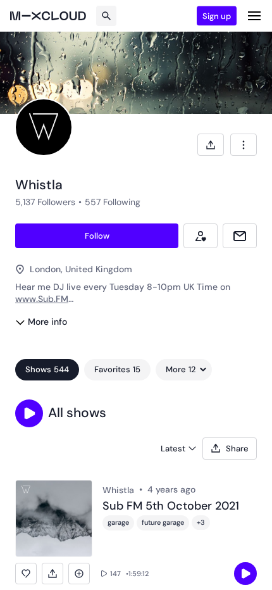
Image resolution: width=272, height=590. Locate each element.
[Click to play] (245, 573)
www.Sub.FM (41, 298)
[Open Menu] (254, 15)
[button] (29, 413)
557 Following (112, 202)
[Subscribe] (200, 235)
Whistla (118, 490)
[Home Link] (48, 15)
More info (47, 321)
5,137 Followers (45, 202)
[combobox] (243, 145)
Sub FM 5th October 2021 (170, 506)
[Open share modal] (210, 145)
